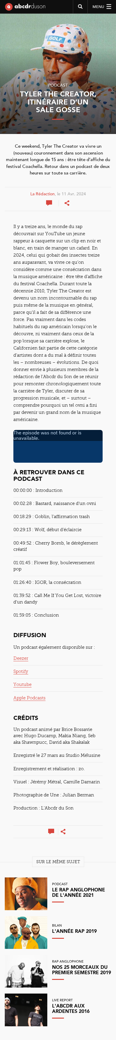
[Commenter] (49, 203)
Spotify (20, 671)
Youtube (22, 684)
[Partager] (67, 203)
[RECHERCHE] (80, 7)
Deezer (20, 658)
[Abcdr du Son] (25, 9)
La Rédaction (42, 194)
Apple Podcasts (29, 698)
